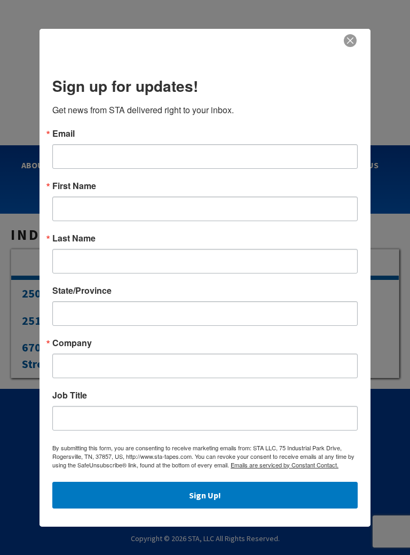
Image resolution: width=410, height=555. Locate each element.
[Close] (350, 40)
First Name (74, 186)
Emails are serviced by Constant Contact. (284, 464)
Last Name (74, 238)
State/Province (82, 290)
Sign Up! (205, 495)
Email (63, 133)
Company (72, 343)
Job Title (69, 395)
